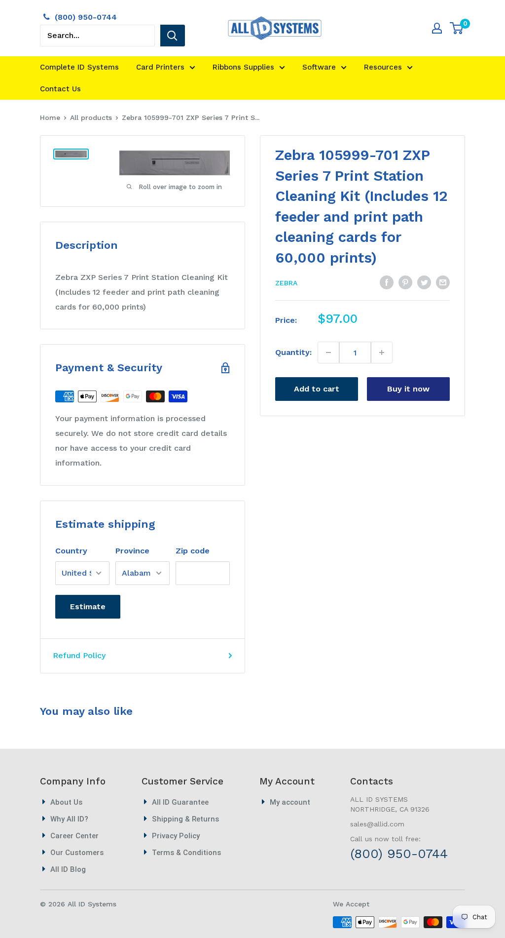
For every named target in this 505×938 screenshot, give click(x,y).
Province (132, 550)
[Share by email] (443, 281)
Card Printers (160, 67)
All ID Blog (68, 869)
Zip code (193, 550)
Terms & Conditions (186, 852)
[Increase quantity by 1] (381, 352)
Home (50, 117)
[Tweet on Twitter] (424, 281)
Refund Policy (79, 655)
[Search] (172, 35)
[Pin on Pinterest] (405, 281)
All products (91, 117)
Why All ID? (69, 819)
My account (290, 802)
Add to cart (316, 388)
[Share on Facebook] (387, 281)
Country (71, 550)
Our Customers (77, 852)
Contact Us (60, 88)
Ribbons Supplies (243, 67)
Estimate (88, 606)
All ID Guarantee (180, 802)
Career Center (74, 835)
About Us (66, 802)
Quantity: (293, 352)
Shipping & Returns (185, 819)
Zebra (286, 283)
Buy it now (408, 388)
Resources (383, 67)
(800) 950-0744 (86, 17)
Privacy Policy (176, 835)
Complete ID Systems (79, 67)
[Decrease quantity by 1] (328, 352)
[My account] (437, 28)
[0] (457, 28)
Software (319, 67)
